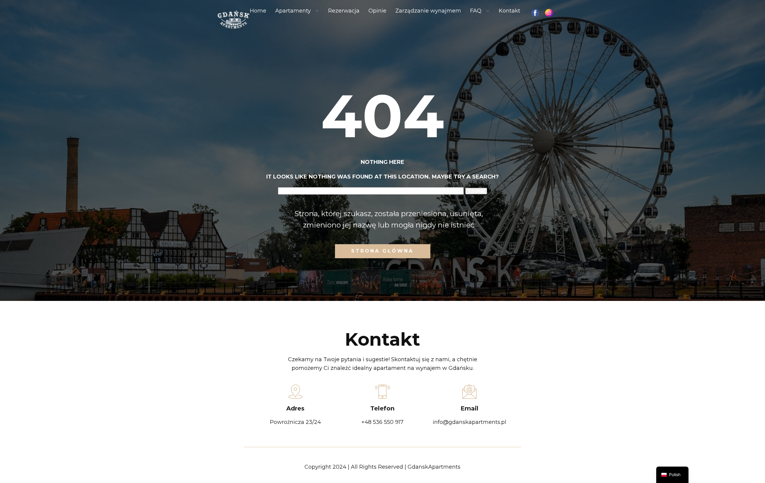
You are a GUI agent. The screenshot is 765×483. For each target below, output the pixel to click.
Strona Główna (382, 251)
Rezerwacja (343, 10)
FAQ (475, 10)
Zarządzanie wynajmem (428, 10)
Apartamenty (293, 10)
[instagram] (549, 13)
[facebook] (535, 13)
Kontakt (509, 10)
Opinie (377, 10)
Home (258, 10)
